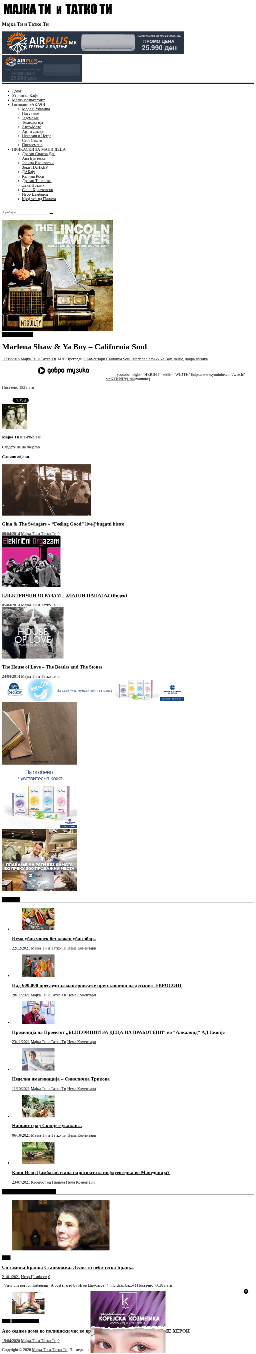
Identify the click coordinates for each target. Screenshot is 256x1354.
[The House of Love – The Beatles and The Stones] (33, 657)
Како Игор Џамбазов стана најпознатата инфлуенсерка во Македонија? (91, 1172)
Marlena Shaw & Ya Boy (152, 359)
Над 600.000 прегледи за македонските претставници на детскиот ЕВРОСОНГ (97, 985)
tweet (6, 1257)
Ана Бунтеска (34, 158)
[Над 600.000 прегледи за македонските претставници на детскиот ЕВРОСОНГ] (38, 975)
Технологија (32, 122)
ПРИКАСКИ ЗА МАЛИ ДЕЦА (39, 149)
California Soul (118, 359)
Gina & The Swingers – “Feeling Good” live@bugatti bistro (63, 524)
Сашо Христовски (37, 190)
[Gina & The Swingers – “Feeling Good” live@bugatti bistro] (46, 514)
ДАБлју (28, 172)
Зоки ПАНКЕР (35, 167)
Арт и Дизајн (33, 131)
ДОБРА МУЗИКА (17, 334)
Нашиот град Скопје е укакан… (47, 1125)
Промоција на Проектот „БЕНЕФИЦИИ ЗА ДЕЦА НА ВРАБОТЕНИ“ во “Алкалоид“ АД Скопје (118, 1032)
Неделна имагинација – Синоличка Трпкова (61, 1079)
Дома (16, 91)
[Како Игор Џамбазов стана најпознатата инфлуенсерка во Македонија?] (38, 1163)
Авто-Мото (31, 127)
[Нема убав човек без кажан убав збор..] (38, 929)
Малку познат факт (28, 100)
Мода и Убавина (36, 109)
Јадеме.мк (30, 118)
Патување (30, 113)
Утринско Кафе (25, 95)
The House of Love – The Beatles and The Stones (52, 667)
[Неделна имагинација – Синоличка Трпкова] (38, 1069)
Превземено (32, 145)
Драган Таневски (37, 181)
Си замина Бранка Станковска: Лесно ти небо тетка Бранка (68, 1267)
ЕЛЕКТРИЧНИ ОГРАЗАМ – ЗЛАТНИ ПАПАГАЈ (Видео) (64, 595)
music (178, 359)
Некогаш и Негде (36, 136)
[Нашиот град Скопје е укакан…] (38, 1116)
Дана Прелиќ (33, 185)
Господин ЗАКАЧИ (28, 104)
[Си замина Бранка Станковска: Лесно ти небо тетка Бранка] (61, 1249)
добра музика (196, 359)
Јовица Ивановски (38, 163)
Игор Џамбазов (35, 194)
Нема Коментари (82, 948)
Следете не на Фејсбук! (22, 447)
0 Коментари (94, 359)
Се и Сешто (32, 140)
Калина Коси (33, 176)
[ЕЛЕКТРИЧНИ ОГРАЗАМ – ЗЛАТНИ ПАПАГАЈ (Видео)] (31, 586)
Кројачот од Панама (39, 199)
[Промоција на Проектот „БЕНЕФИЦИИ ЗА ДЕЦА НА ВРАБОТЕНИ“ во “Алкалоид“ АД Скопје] (38, 1022)
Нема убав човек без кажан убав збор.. (54, 938)
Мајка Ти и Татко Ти (25, 24)
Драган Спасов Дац (39, 154)
